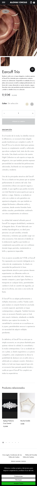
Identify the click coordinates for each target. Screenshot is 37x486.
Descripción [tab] (7, 130)
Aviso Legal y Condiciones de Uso (12, 455)
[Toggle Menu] (3, 2)
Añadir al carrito (18, 121)
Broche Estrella (25, 421)
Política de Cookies (14, 457)
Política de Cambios (28, 457)
